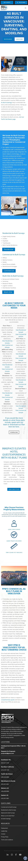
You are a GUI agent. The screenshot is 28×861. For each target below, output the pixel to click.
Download (14, 432)
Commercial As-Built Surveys (8, 807)
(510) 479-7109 (5, 770)
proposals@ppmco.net (7, 753)
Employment (4, 828)
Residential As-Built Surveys (8, 810)
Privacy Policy (4, 837)
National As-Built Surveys (8, 813)
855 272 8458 (20, 39)
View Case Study (14, 489)
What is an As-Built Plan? (7, 816)
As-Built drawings (6, 102)
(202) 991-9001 (5, 784)
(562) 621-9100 (5, 763)
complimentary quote (8, 700)
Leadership (4, 831)
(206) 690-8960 (5, 777)
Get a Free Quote (8, 39)
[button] (25, 858)
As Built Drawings (6, 818)
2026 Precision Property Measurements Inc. (14, 850)
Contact (3, 834)
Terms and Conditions (7, 840)
